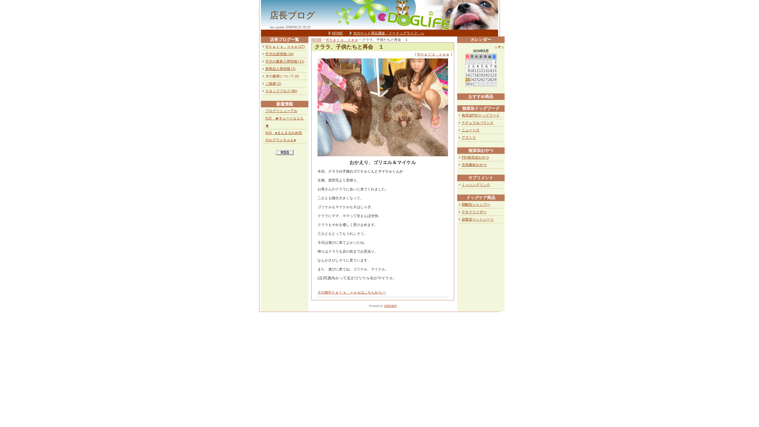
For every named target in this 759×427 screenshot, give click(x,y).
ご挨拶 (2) (273, 84)
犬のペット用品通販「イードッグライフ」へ (388, 33)
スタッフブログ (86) (281, 91)
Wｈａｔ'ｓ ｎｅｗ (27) (284, 46)
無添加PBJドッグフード (481, 115)
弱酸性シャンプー (476, 205)
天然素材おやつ (474, 165)
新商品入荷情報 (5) (280, 69)
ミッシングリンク (476, 185)
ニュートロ (470, 130)
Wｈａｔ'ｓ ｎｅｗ (342, 40)
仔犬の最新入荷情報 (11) (284, 61)
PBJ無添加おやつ (475, 157)
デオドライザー (474, 212)
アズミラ (469, 138)
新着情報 (284, 104)
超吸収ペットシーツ (478, 219)
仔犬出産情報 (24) (279, 54)
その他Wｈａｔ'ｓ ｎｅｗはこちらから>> (352, 292)
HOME (337, 33)
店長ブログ (292, 15)
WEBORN (390, 305)
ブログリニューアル (281, 111)
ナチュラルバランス (478, 123)
